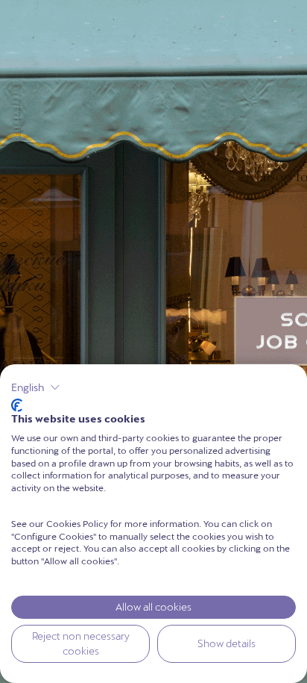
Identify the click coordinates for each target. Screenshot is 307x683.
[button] (35, 387)
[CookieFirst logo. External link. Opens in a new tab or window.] (16, 405)
